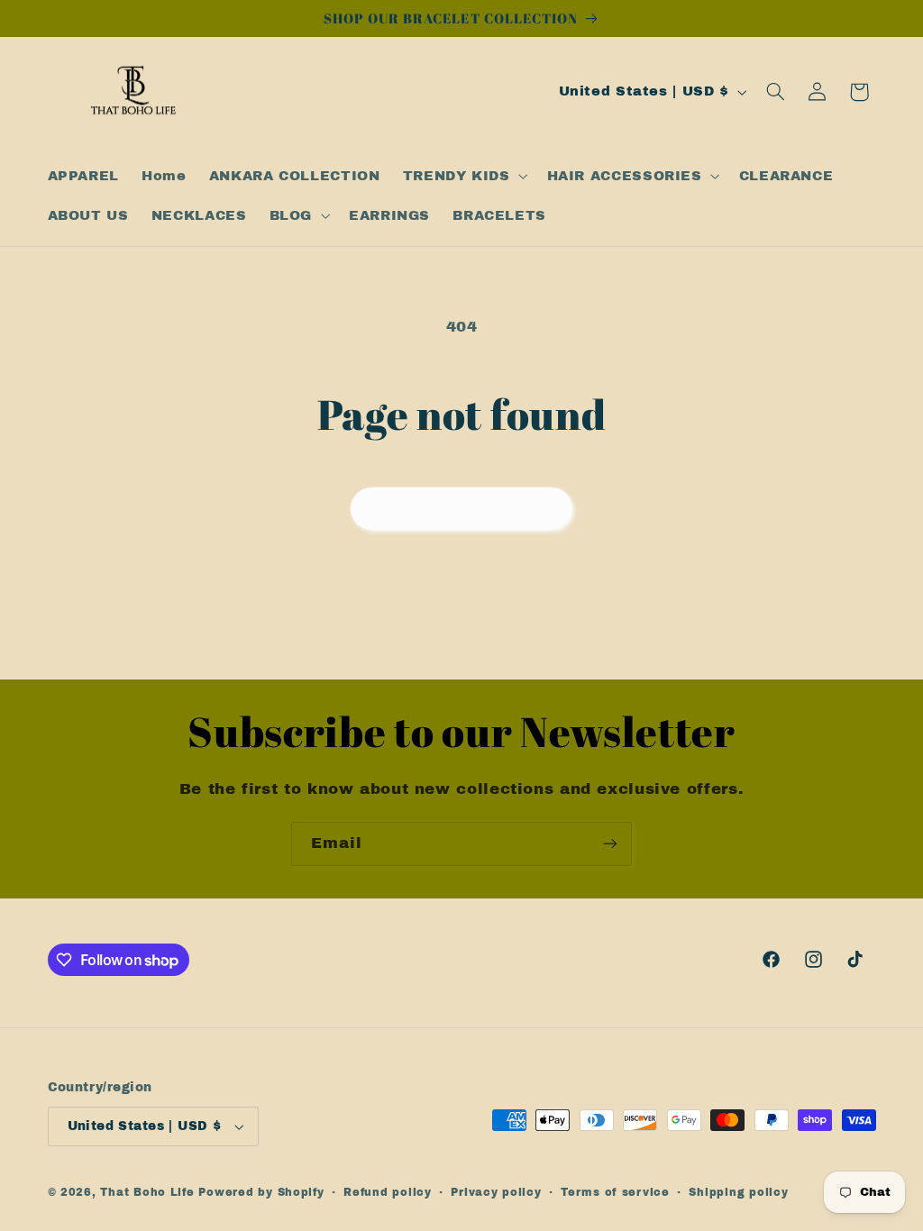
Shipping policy (738, 1192)
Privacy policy (496, 1192)
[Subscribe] (610, 844)
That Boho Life (147, 1192)
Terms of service (615, 1192)
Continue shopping (461, 507)
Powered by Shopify (261, 1192)
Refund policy (387, 1192)
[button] (463, 176)
